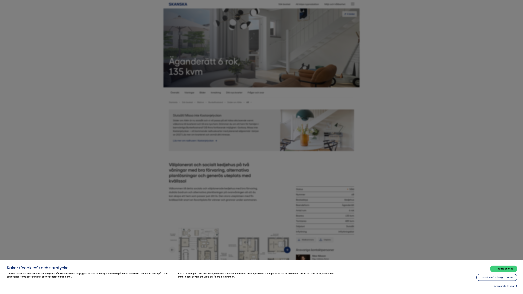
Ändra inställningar (504, 285)
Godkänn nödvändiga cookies (497, 277)
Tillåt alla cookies (503, 268)
